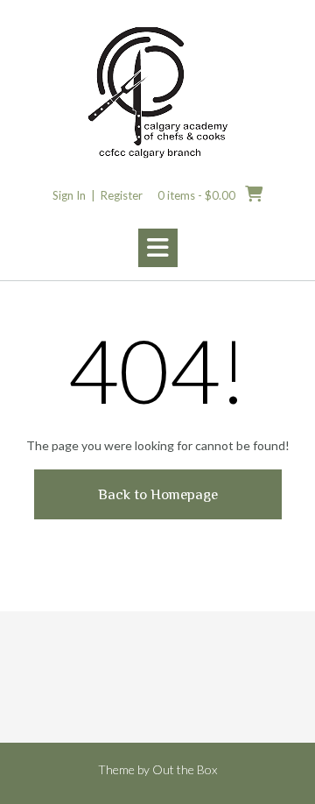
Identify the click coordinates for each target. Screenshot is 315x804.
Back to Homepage (158, 494)
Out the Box (184, 769)
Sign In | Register (97, 195)
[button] (158, 248)
